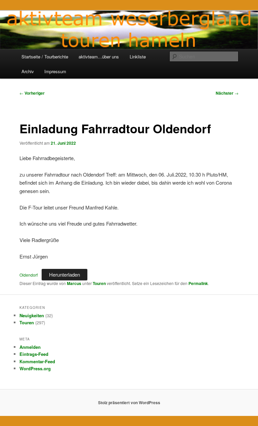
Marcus (74, 283)
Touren (99, 283)
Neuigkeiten (31, 315)
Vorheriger (32, 93)
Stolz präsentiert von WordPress (129, 402)
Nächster (227, 93)
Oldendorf (28, 275)
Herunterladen (64, 274)
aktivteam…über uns (99, 56)
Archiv (28, 71)
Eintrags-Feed (33, 354)
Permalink (198, 283)
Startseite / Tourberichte (45, 56)
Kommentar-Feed (37, 361)
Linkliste (138, 56)
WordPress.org (35, 368)
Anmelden (30, 347)
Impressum (55, 71)
